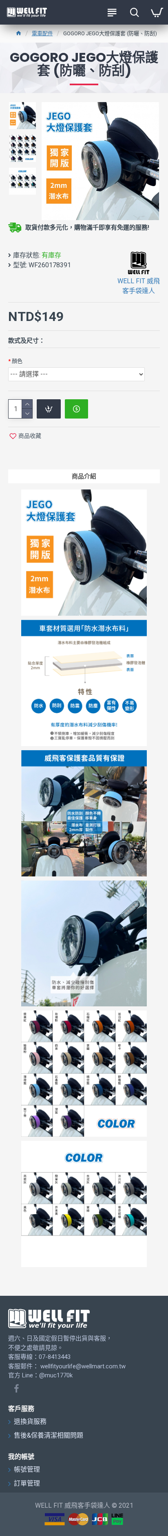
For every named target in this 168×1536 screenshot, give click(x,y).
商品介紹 (84, 476)
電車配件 (42, 33)
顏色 (17, 361)
